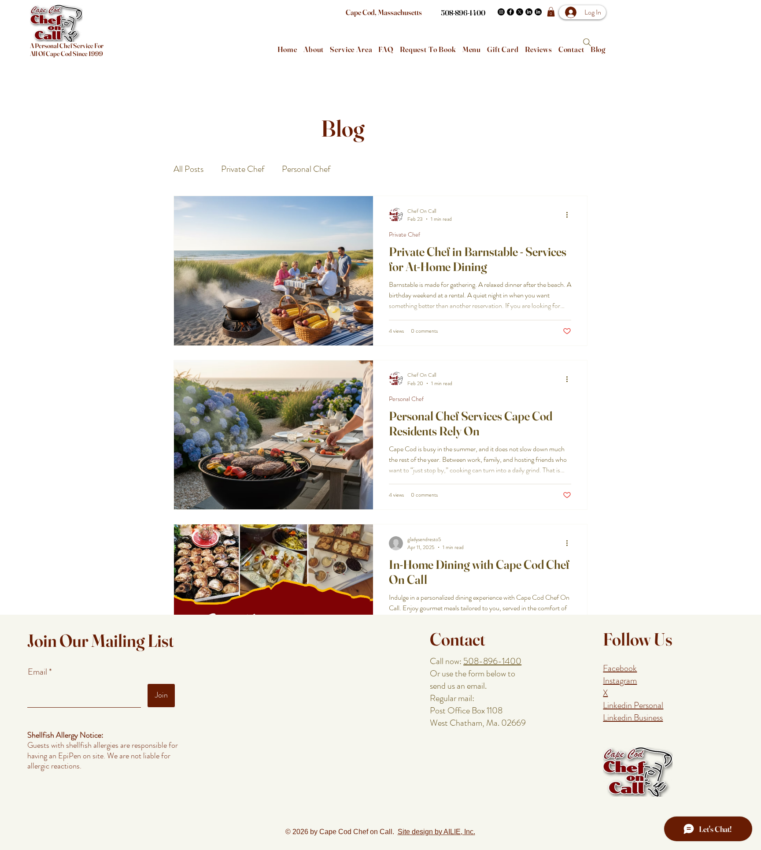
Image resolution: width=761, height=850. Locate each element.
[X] (519, 11)
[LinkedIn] (528, 11)
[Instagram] (501, 11)
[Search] (587, 42)
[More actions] (570, 215)
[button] (551, 12)
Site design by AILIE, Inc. (436, 831)
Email (38, 672)
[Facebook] (510, 11)
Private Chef (242, 169)
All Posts (188, 169)
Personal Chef (306, 169)
